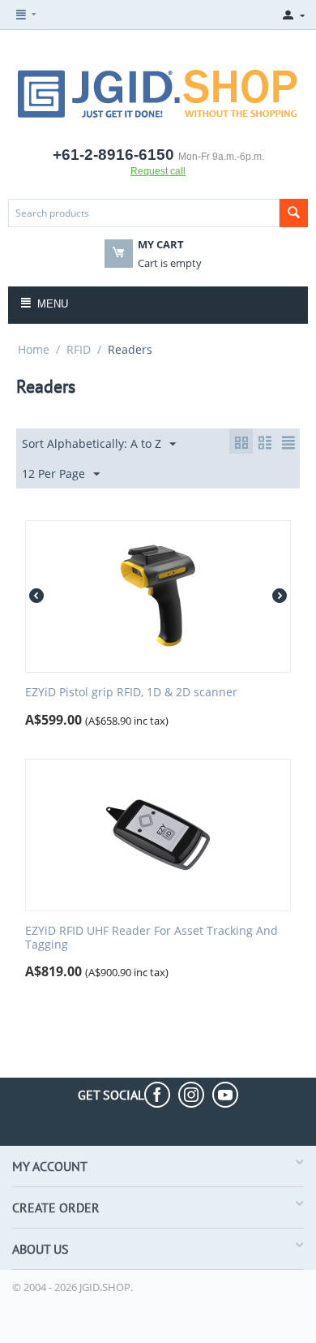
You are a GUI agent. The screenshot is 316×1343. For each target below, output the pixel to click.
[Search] (294, 213)
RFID (78, 349)
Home (33, 349)
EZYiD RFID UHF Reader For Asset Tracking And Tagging (151, 938)
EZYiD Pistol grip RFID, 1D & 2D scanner (131, 692)
